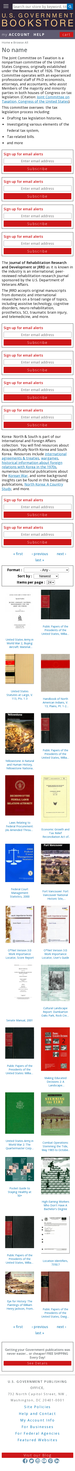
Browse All (20, 42)
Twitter (31, 1460)
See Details (37, 1363)
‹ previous (40, 553)
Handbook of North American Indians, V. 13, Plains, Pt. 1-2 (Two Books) (55, 702)
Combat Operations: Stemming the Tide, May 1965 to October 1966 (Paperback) (55, 1146)
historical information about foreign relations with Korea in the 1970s (32, 464)
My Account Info (37, 1420)
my (16, 34)
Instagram (37, 1460)
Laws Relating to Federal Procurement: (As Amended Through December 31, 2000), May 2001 (19, 826)
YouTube (44, 1460)
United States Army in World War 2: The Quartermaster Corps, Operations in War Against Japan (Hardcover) (20, 1144)
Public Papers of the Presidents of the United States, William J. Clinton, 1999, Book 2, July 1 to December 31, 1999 (55, 753)
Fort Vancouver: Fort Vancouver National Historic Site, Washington (55, 894)
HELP (39, 34)
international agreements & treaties (34, 456)
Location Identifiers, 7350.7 (55, 1262)
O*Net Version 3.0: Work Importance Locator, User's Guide (55, 953)
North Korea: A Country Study (32, 486)
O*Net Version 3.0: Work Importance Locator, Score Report (20, 953)
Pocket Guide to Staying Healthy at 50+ (19, 1191)
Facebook (25, 1460)
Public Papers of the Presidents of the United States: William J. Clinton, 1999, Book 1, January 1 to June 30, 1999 (19, 1069)
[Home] (37, 25)
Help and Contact (37, 1413)
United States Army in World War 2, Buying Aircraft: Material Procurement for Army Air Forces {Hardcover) (19, 643)
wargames (49, 458)
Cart (66, 34)
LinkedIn (56, 1460)
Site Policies (37, 1406)
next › (61, 553)
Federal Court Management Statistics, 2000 (19, 892)
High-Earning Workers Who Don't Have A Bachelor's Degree (55, 1205)
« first (18, 553)
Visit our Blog (38, 1455)
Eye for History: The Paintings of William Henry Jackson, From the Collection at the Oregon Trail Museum (19, 1304)
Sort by (24, 576)
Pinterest (50, 1460)
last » (39, 560)
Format (14, 569)
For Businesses (38, 1426)
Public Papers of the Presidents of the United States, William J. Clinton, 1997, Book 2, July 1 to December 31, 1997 (20, 1258)
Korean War (18, 475)
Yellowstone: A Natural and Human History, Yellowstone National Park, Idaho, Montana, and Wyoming (19, 764)
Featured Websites (38, 1440)
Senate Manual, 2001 (19, 1020)
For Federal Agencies (37, 1433)
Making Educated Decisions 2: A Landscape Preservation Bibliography (55, 1081)
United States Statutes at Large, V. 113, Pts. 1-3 (20, 694)
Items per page (30, 582)
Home (6, 42)
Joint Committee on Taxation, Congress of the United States (35, 99)
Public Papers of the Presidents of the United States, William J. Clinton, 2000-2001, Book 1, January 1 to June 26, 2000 (55, 630)
